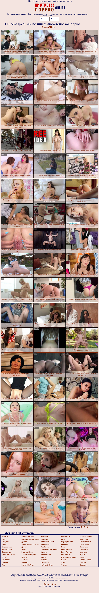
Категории (44, 19)
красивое (44, 537)
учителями (84, 552)
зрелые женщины (29, 555)
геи (3, 565)
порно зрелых (66, 549)
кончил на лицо (28, 565)
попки (63, 547)
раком (63, 562)
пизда (63, 539)
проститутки (65, 555)
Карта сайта (49, 584)
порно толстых (66, 552)
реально (64, 565)
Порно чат (54, 19)
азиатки (5, 537)
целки (82, 557)
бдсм (4, 544)
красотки (44, 539)
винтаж (5, 562)
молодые (44, 560)
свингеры (84, 539)
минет (43, 557)
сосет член (84, 544)
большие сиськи (8, 555)
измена (24, 557)
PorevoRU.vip (48, 27)
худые (82, 555)
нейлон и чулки (47, 565)
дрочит (24, 547)
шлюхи (83, 562)
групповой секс (28, 537)
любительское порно (49, 549)
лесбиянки (45, 547)
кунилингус (45, 544)
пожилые (64, 544)
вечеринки (6, 560)
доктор (24, 542)
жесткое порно (27, 552)
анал (4, 539)
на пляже (45, 562)
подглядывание (67, 542)
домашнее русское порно (32, 544)
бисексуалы (7, 549)
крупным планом (47, 542)
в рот (4, 557)
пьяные (64, 560)
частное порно (86, 560)
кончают (25, 562)
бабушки (5, 542)
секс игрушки (85, 542)
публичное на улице (68, 557)
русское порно (86, 537)
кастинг (24, 560)
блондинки (6, 552)
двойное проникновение (31, 539)
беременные (7, 547)
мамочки (44, 552)
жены (24, 549)
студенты (84, 549)
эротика (83, 565)
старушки (84, 547)
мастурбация (46, 555)
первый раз (65, 537)
